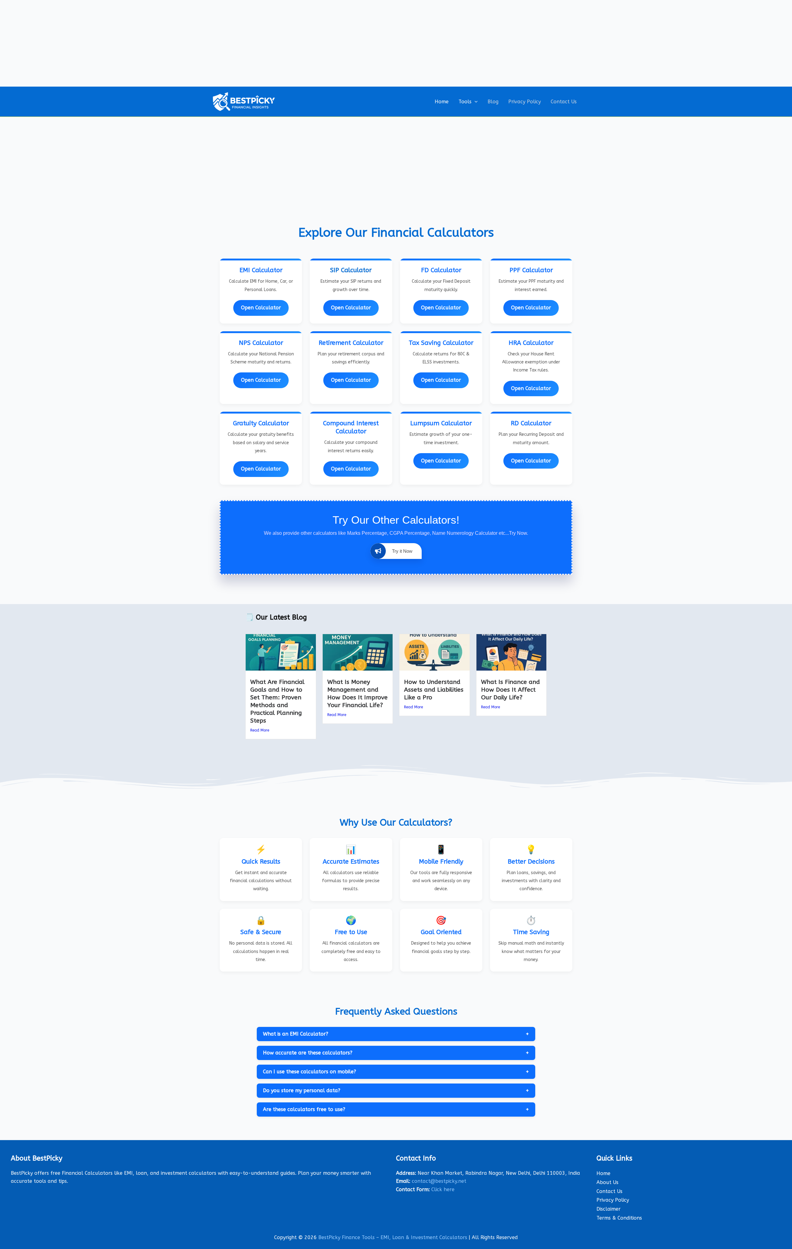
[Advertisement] (396, 43)
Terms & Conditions (619, 1218)
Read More (259, 730)
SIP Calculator (351, 270)
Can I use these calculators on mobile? (396, 1071)
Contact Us (564, 102)
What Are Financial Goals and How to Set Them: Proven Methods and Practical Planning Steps (277, 701)
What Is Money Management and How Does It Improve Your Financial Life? (357, 693)
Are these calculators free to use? (396, 1109)
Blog (493, 102)
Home (442, 102)
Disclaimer (608, 1209)
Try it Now (402, 551)
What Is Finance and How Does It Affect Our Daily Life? (510, 689)
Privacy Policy (524, 102)
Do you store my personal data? (396, 1090)
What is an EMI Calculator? (396, 1034)
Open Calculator (261, 308)
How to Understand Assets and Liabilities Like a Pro (433, 689)
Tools (464, 102)
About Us (607, 1182)
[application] (474, 101)
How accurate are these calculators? (396, 1052)
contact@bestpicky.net (439, 1181)
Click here (442, 1189)
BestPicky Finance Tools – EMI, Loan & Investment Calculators (392, 1237)
